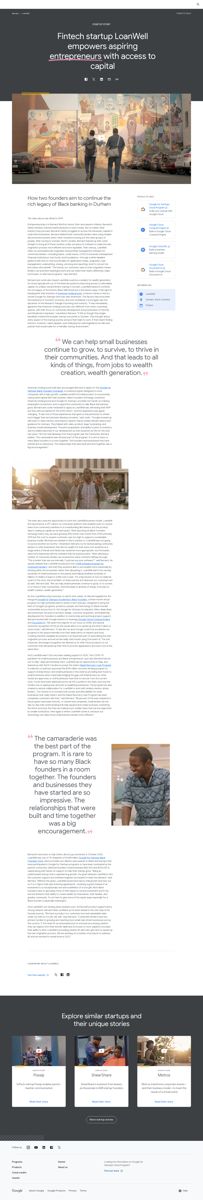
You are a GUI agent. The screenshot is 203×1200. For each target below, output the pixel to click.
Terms (83, 1190)
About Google (36, 1190)
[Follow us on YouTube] (36, 1147)
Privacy (73, 1190)
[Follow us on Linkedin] (43, 1147)
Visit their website (36, 975)
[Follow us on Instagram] (28, 1147)
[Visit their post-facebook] (62, 974)
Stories (15, 13)
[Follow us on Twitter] (59, 1147)
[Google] (17, 1190)
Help (185, 1190)
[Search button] (198, 4)
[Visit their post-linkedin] (68, 974)
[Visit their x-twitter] (56, 974)
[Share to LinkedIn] (101, 79)
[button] (117, 79)
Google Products (56, 1190)
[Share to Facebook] (86, 79)
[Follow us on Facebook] (51, 1147)
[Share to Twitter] (93, 79)
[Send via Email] (109, 79)
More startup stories (101, 1119)
